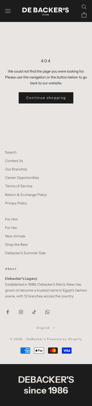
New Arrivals (15, 236)
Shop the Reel (16, 244)
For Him (11, 219)
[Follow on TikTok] (34, 312)
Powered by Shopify (64, 339)
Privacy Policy (16, 203)
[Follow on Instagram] (21, 312)
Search (10, 152)
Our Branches (16, 169)
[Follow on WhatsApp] (47, 312)
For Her (11, 227)
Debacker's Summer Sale (25, 253)
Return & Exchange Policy (26, 194)
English (43, 328)
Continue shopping (46, 98)
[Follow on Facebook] (7, 312)
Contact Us (14, 160)
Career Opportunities (22, 177)
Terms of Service (18, 186)
